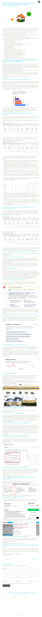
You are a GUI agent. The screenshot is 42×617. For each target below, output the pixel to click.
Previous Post (8, 559)
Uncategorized (12, 6)
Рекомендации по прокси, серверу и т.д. (21, 593)
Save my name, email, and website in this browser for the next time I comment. (18, 583)
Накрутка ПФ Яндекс (10, 592)
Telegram (21, 614)
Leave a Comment (6, 6)
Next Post (35, 559)
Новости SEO (18, 592)
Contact (24, 592)
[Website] (33, 581)
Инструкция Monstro (31, 592)
